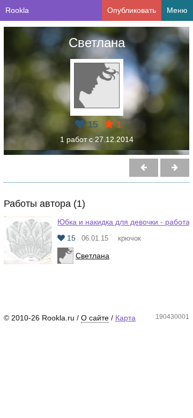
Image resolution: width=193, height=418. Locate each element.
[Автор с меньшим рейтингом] (174, 168)
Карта (125, 318)
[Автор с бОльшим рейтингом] (143, 168)
